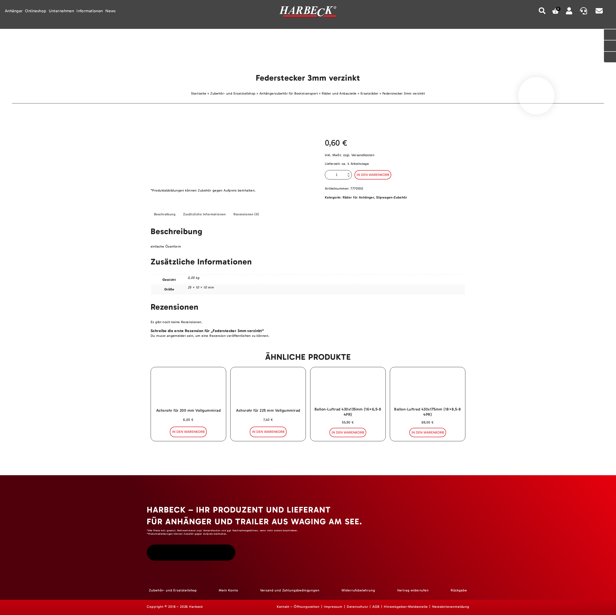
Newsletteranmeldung (450, 607)
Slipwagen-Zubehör (391, 197)
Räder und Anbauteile (339, 93)
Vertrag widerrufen (413, 590)
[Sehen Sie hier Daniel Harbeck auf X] (207, 552)
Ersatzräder (369, 93)
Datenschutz (357, 607)
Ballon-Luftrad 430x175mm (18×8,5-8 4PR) (427, 412)
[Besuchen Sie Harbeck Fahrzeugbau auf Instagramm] (156, 552)
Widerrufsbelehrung (358, 590)
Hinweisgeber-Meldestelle (406, 607)
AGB (375, 607)
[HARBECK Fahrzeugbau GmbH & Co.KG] (308, 12)
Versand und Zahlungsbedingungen (290, 590)
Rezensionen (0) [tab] (246, 214)
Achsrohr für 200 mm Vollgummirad (188, 410)
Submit (542, 11)
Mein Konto (228, 590)
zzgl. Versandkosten (358, 155)
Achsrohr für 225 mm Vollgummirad (268, 410)
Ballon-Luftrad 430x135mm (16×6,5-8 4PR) (347, 412)
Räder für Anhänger (358, 197)
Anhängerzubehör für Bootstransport (288, 93)
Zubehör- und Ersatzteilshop (232, 93)
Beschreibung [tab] (164, 214)
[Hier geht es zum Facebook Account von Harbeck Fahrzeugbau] (190, 552)
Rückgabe (459, 590)
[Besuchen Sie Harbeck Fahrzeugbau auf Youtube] (173, 552)
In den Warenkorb (373, 175)
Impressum (333, 607)
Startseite (198, 93)
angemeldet (176, 336)
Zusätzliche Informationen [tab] (204, 214)
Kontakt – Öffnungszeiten (298, 607)
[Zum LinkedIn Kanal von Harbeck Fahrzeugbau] (225, 552)
